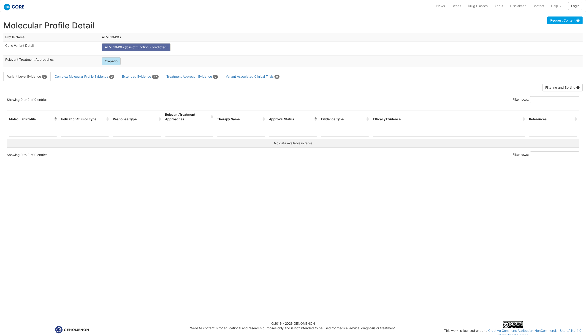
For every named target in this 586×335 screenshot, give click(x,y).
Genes (456, 6)
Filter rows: (521, 99)
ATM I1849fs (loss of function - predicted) (136, 47)
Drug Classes (478, 6)
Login (575, 6)
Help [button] (555, 6)
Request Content (563, 20)
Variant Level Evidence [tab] (26, 76)
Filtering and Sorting (560, 87)
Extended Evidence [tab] (139, 76)
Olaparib (111, 61)
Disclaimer (518, 6)
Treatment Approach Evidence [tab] (191, 76)
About (498, 6)
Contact (538, 6)
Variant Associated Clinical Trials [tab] (252, 76)
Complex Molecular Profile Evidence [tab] (84, 76)
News (440, 6)
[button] (55, 119)
